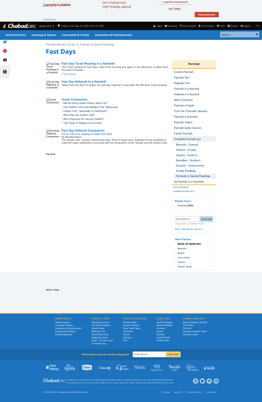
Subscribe (128, 331)
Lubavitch (105, 380)
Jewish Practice (15, 35)
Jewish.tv (87, 367)
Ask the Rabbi (189, 25)
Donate (234, 25)
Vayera (181, 262)
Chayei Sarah (185, 266)
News (139, 367)
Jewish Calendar (131, 325)
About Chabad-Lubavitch (195, 322)
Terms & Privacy (194, 392)
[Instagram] (216, 381)
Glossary (127, 337)
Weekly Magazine (64, 334)
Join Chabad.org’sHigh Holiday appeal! (116, 4)
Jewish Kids (209, 367)
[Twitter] (202, 381)
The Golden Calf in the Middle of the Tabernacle (90, 107)
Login (159, 25)
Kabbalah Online (99, 337)
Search (126, 334)
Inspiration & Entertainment (113, 35)
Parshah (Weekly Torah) (60, 44)
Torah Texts (174, 367)
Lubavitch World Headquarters (160, 380)
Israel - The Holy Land (102, 340)
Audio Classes (122, 367)
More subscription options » (189, 229)
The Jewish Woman (101, 325)
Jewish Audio (162, 340)
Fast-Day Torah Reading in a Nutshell (88, 63)
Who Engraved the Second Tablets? (83, 118)
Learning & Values (44, 35)
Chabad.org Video (100, 322)
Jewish (150, 383)
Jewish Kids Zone (100, 334)
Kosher (160, 331)
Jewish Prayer (163, 337)
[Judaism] (19, 26)
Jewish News (97, 328)
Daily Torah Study (131, 328)
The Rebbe (188, 325)
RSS (125, 340)
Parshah (194, 64)
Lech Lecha (184, 257)
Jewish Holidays (164, 322)
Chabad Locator (190, 334)
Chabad (96, 380)
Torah (131, 383)
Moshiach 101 (98, 331)
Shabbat (160, 328)
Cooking (157, 367)
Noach (181, 253)
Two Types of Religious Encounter (82, 122)
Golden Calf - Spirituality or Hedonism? (85, 111)
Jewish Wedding (164, 325)
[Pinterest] (209, 381)
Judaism (138, 383)
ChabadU (104, 367)
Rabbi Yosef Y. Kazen (109, 383)
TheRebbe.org (98, 343)
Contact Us (211, 392)
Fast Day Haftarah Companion (83, 130)
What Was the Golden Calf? (79, 114)
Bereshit (182, 248)
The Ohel (187, 328)
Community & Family (75, 35)
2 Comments (69, 74)
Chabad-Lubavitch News (195, 331)
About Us (177, 392)
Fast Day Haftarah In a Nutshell (84, 81)
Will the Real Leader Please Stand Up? (85, 103)
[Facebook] (195, 381)
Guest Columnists (74, 99)
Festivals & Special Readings (97, 44)
